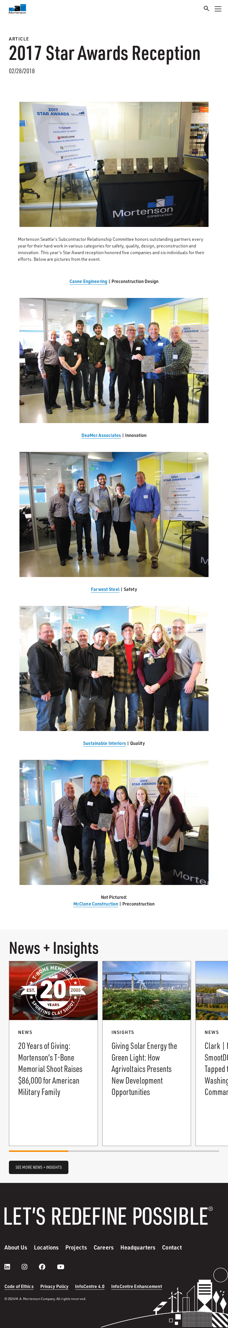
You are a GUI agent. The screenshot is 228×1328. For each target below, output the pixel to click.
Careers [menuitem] (104, 1247)
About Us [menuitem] (15, 1247)
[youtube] (60, 1267)
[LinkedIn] (12, 1267)
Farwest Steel (105, 589)
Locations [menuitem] (46, 1247)
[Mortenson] (18, 9)
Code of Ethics (19, 1286)
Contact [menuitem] (172, 1247)
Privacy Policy (54, 1286)
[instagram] (30, 1267)
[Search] (207, 9)
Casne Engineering (88, 281)
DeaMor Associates (101, 435)
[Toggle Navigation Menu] (218, 9)
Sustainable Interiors (104, 743)
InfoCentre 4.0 (90, 1286)
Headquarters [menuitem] (137, 1247)
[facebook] (47, 1267)
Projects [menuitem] (76, 1247)
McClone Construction (95, 904)
